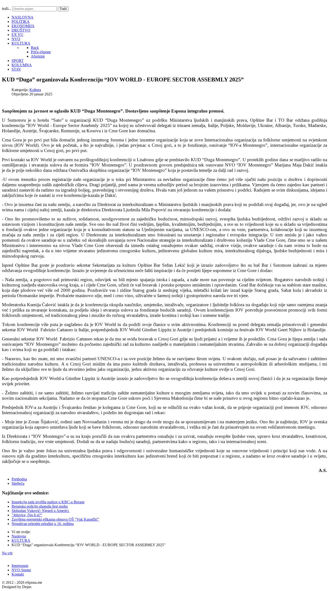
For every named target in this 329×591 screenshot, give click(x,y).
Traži (63, 9)
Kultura (35, 90)
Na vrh (7, 553)
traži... (6, 9)
